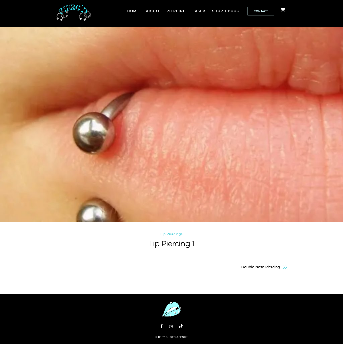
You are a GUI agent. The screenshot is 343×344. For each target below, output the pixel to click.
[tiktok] (181, 326)
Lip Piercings (171, 234)
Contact (261, 11)
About (153, 11)
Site (158, 336)
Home (133, 11)
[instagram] (171, 326)
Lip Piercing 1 (171, 243)
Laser (199, 11)
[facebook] (162, 326)
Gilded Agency (177, 336)
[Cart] (283, 10)
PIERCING (176, 11)
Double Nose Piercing (260, 267)
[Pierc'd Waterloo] (73, 19)
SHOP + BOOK (225, 11)
